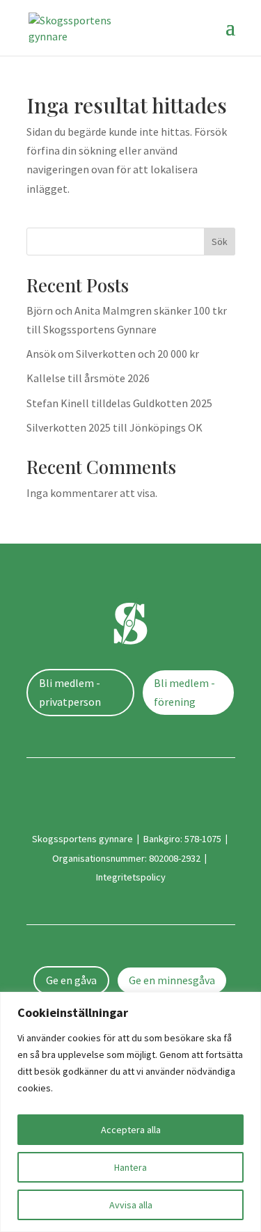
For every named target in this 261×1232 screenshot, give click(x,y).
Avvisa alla (130, 1205)
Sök (220, 241)
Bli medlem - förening (184, 692)
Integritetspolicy (131, 877)
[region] (130, 1112)
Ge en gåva (71, 980)
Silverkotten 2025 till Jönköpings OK (114, 427)
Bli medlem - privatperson (70, 692)
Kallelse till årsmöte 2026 (88, 378)
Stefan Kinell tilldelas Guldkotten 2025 (119, 403)
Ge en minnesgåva (172, 980)
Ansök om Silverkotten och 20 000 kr (112, 354)
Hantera (130, 1167)
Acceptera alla (131, 1129)
